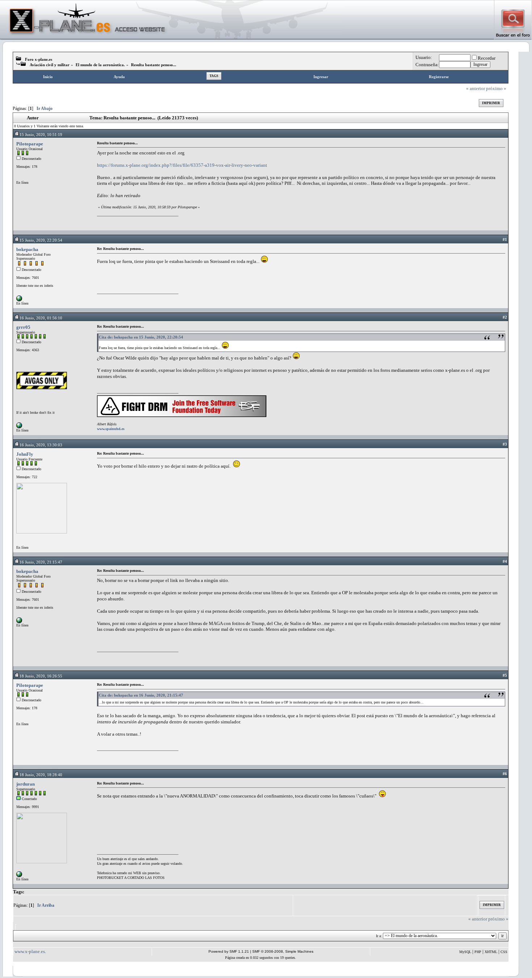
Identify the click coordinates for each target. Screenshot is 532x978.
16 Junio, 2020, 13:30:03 (41, 445)
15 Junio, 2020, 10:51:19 (41, 134)
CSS (504, 952)
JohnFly (24, 454)
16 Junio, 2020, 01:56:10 (41, 318)
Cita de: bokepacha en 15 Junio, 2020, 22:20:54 (141, 337)
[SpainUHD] (19, 427)
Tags (214, 76)
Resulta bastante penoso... (153, 65)
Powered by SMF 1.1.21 (228, 951)
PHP (477, 952)
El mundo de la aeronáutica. (100, 65)
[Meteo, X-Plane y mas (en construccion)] (19, 876)
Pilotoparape (29, 143)
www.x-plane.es (29, 951)
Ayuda (119, 77)
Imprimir (491, 103)
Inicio (48, 77)
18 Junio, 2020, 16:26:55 (41, 676)
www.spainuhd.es (110, 429)
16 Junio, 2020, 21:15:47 (41, 562)
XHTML (491, 952)
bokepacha (27, 249)
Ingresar (320, 77)
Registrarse (439, 77)
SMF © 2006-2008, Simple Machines (282, 951)
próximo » (496, 88)
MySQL (465, 952)
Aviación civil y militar (49, 65)
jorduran (25, 784)
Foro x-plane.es (38, 59)
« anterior (475, 88)
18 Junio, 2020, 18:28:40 (41, 775)
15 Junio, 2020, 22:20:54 (41, 240)
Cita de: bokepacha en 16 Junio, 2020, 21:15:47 (141, 695)
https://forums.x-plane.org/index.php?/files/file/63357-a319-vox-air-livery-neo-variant (182, 165)
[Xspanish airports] (19, 300)
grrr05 (23, 327)
